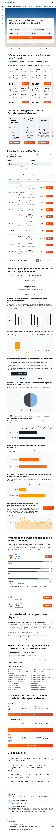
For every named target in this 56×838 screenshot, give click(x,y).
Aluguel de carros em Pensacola (16, 681)
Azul (16, 554)
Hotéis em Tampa (12, 689)
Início (8, 48)
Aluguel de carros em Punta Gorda (39, 681)
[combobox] (30, 26)
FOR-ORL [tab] (27, 280)
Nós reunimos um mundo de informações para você (23, 826)
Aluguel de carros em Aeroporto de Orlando (42, 669)
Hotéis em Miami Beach (14, 687)
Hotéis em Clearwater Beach (38, 689)
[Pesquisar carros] (2, 12)
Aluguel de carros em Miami (38, 671)
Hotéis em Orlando (13, 683)
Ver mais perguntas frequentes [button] (30, 639)
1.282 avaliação (18, 599)
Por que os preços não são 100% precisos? (20, 829)
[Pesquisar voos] (2, 6)
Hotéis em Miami (35, 683)
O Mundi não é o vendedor (16, 824)
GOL (16, 595)
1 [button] (37, 260)
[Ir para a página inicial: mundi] (10, 2)
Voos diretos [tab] (30, 61)
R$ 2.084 (35, 22)
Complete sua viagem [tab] (14, 652)
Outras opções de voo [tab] (28, 652)
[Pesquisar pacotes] (2, 15)
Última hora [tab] (39, 61)
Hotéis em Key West (13, 685)
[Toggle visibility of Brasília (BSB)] (24, 410)
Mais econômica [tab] (13, 61)
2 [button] (40, 260)
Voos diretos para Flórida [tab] (32, 659)
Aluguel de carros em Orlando (15, 669)
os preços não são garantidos (38, 819)
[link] (14, 142)
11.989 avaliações (19, 607)
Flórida (20, 48)
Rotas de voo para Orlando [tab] (16, 659)
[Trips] (2, 23)
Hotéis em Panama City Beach (38, 687)
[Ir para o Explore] (2, 18)
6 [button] (49, 260)
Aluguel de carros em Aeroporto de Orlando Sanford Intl (19, 672)
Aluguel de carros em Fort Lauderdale (17, 675)
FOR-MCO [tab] (34, 280)
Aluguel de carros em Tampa (38, 675)
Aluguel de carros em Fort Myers (16, 677)
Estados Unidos (14, 48)
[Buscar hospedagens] (2, 9)
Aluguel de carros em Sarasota (38, 679)
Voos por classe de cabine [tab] (15, 662)
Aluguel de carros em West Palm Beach (40, 677)
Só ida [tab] (46, 61)
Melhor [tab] (22, 61)
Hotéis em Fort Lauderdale (37, 685)
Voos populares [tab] (45, 659)
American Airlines (19, 603)
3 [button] (43, 260)
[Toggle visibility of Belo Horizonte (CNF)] (35, 410)
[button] (2, 2)
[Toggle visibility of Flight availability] (30, 352)
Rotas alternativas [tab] (33, 655)
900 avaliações (18, 558)
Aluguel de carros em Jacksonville (16, 679)
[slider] (42, 171)
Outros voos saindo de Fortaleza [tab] (17, 655)
